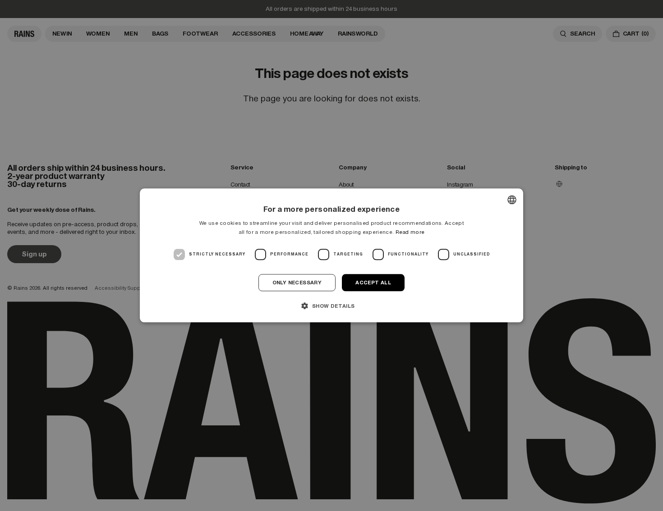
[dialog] (331, 255)
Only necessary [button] (297, 282)
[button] (331, 306)
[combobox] (511, 199)
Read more (410, 232)
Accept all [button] (373, 282)
